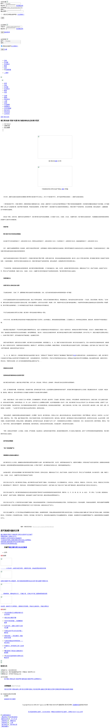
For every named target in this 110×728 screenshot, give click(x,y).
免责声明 (18, 679)
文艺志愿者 (7, 108)
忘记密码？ (21, 14)
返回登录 (7, 32)
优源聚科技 (76, 705)
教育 (5, 66)
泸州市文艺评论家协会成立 (9, 543)
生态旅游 (23, 547)
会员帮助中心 (37, 679)
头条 (5, 95)
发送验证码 (19, 5)
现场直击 (7, 106)
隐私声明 (30, 679)
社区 (5, 67)
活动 (5, 60)
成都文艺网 (43, 689)
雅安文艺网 (51, 689)
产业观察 (7, 104)
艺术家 (6, 62)
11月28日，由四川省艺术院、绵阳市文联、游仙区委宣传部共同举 (23, 568)
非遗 (74, 355)
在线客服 (8, 69)
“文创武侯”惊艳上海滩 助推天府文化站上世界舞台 (16, 540)
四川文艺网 (7, 689)
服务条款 (24, 679)
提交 (2, 32)
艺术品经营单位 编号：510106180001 (39, 711)
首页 (5, 83)
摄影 (56, 161)
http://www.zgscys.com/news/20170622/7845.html (43, 526)
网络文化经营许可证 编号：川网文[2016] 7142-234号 (67, 711)
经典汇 (31, 689)
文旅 (5, 103)
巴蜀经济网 (58, 689)
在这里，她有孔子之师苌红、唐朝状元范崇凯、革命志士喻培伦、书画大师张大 (25, 606)
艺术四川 (7, 64)
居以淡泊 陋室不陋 (10, 617)
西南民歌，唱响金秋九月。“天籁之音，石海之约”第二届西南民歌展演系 (24, 593)
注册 (2, 18)
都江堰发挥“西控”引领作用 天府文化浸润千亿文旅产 (16, 534)
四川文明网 (25, 689)
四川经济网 (36, 689)
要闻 (5, 97)
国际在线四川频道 (67, 689)
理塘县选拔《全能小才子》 (9, 536)
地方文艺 (7, 110)
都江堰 (11, 547)
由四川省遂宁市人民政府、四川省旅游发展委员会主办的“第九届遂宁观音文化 (24, 581)
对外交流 (7, 112)
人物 (5, 101)
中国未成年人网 (16, 689)
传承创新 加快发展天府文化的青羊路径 (12, 541)
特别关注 (7, 99)
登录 (2, 49)
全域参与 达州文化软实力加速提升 (11, 538)
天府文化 (17, 547)
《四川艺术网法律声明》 (10, 14)
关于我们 (7, 679)
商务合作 (12, 679)
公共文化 (7, 113)
